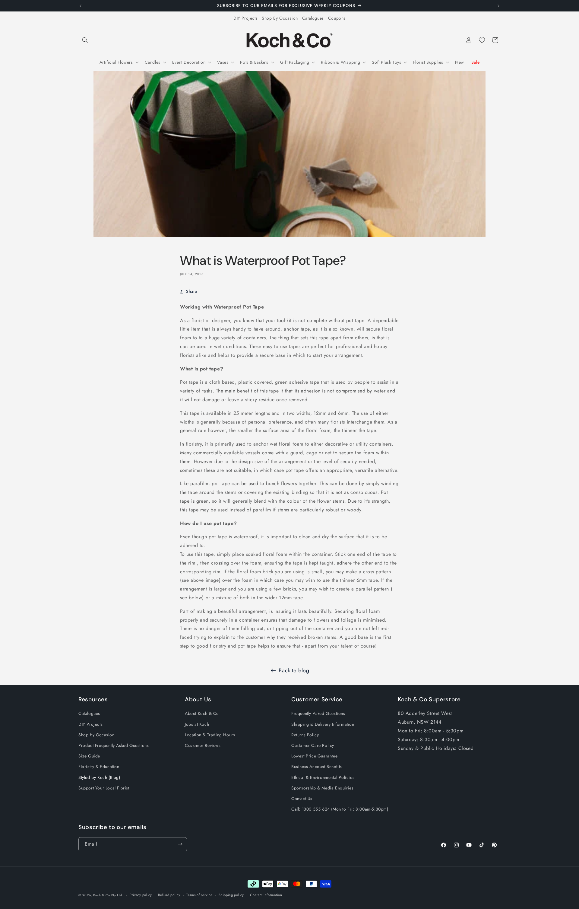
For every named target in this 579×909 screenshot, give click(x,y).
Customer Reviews (203, 745)
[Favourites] (482, 40)
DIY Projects (245, 18)
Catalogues (313, 18)
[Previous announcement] (80, 5)
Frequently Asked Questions (318, 713)
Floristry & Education (98, 766)
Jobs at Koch (197, 724)
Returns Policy (305, 735)
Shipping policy (231, 894)
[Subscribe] (180, 844)
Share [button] (191, 291)
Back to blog (294, 670)
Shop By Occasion (280, 18)
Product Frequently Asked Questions (113, 745)
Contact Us (301, 798)
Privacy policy (141, 894)
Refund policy (169, 894)
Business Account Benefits (316, 766)
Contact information (266, 894)
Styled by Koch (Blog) (99, 777)
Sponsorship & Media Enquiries (322, 788)
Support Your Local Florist (103, 788)
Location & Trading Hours (210, 735)
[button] (85, 40)
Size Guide (89, 756)
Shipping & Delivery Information (322, 724)
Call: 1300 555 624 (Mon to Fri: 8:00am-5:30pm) (339, 809)
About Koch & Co (202, 713)
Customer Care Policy (312, 745)
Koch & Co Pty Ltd (107, 895)
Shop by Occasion (96, 735)
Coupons (337, 18)
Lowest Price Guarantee (314, 756)
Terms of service (199, 894)
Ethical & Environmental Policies (322, 777)
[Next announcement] (498, 5)
